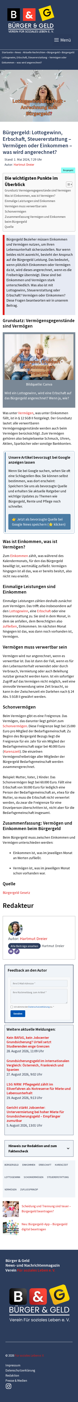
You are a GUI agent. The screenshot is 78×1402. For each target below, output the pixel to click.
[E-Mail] (11, 951)
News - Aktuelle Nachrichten (30, 52)
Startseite (7, 52)
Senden (17, 1013)
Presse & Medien (16, 1381)
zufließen (10, 626)
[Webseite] (17, 951)
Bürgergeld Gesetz (16, 892)
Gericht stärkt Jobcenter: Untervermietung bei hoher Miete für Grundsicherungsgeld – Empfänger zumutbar (35, 1114)
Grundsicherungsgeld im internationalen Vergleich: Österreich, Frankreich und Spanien (38, 1065)
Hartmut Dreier (24, 164)
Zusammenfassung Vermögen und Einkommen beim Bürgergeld (35, 219)
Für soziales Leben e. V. (36, 1270)
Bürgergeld (53, 52)
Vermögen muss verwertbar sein (26, 206)
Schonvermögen (15, 211)
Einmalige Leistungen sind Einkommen (30, 201)
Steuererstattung (58, 1177)
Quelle (9, 227)
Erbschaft (44, 611)
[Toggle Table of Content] (67, 184)
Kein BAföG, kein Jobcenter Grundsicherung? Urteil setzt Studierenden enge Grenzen (29, 1041)
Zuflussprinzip (29, 1189)
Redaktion (12, 1375)
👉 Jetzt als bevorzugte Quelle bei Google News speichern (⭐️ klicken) (38, 521)
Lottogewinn (18, 611)
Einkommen (19, 556)
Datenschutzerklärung (39, 1006)
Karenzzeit (12, 751)
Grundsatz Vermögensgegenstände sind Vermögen (38, 190)
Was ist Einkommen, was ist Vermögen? (30, 196)
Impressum (12, 1365)
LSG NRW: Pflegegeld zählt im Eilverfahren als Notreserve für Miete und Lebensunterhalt (39, 1088)
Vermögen (25, 413)
